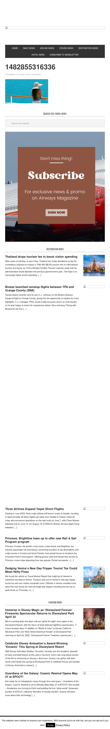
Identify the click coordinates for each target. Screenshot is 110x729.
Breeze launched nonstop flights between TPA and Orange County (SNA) (39, 288)
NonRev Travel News (55, 15)
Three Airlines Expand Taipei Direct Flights (34, 509)
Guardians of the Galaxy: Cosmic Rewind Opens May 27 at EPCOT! (41, 675)
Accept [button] (50, 725)
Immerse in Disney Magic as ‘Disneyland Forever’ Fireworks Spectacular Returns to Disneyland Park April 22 (39, 613)
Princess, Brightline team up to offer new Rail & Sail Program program (40, 540)
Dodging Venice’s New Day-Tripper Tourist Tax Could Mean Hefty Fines (41, 570)
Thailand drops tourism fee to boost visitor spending (41, 256)
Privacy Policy (63, 725)
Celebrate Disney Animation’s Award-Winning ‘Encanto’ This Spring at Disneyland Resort (36, 645)
